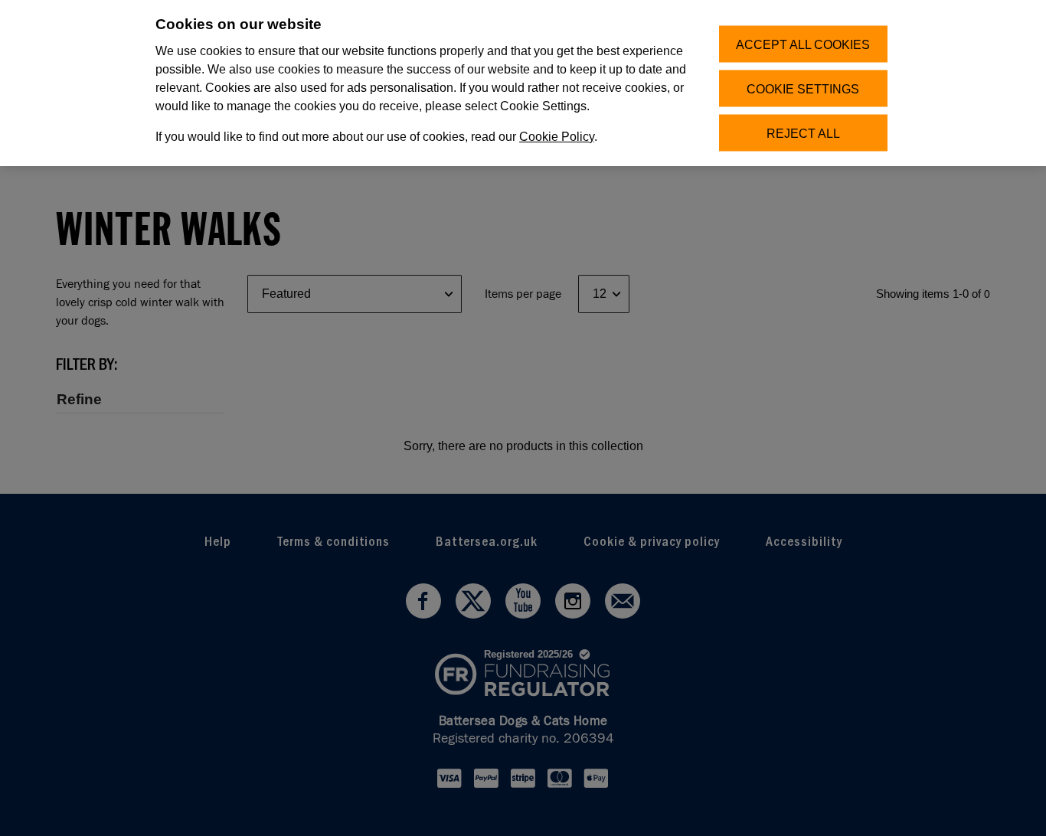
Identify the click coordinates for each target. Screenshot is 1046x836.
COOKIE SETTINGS (803, 88)
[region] (523, 83)
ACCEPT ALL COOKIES (803, 44)
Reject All (803, 132)
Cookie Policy (556, 136)
